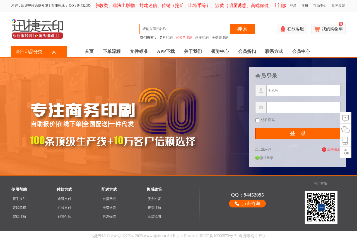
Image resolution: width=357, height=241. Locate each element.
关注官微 (320, 184)
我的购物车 (332, 27)
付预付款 (64, 217)
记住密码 (268, 120)
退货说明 (154, 217)
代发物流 (109, 217)
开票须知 (154, 208)
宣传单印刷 (184, 37)
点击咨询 (251, 203)
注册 (304, 6)
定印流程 (19, 208)
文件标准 (139, 51)
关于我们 (193, 51)
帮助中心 (320, 6)
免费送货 (109, 208)
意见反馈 (338, 6)
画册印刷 (202, 37)
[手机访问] (345, 141)
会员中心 (301, 51)
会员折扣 (247, 51)
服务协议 (154, 199)
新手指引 (19, 199)
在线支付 (64, 208)
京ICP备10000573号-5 (217, 236)
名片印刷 (166, 37)
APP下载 (166, 51)
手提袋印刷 (220, 37)
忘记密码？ (263, 149)
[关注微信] (345, 129)
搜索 (242, 29)
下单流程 (112, 51)
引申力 (261, 236)
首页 (89, 51)
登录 (293, 6)
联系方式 (274, 51)
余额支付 (64, 199)
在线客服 (295, 29)
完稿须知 (19, 217)
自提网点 (109, 199)
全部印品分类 (29, 51)
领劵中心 (220, 51)
